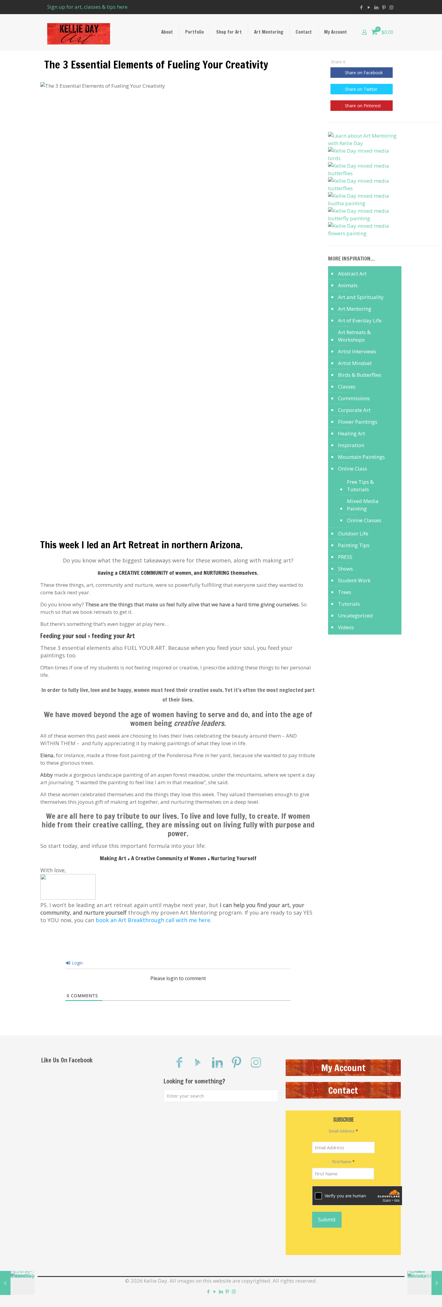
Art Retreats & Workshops (354, 336)
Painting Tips (354, 545)
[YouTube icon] (369, 7)
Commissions (354, 398)
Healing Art (351, 433)
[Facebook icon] (361, 7)
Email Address (343, 1131)
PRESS (345, 556)
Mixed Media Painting (363, 505)
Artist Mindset (355, 363)
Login (77, 963)
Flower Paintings (357, 421)
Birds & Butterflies (359, 374)
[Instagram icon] (391, 7)
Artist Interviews (357, 351)
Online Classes (364, 520)
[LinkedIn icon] (376, 7)
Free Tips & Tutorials (360, 485)
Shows (345, 568)
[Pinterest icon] (384, 7)
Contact (343, 1090)
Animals (348, 285)
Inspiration (351, 445)
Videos (346, 627)
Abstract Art (352, 273)
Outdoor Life (353, 533)
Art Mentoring (354, 308)
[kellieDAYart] (78, 32)
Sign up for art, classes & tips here (87, 6)
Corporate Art (354, 410)
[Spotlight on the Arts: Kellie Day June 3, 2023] (17, 1283)
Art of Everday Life (360, 320)
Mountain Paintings (361, 456)
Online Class (352, 468)
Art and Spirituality (361, 297)
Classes (346, 386)
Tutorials (349, 603)
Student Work (354, 580)
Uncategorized (355, 615)
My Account (343, 1067)
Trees (344, 592)
